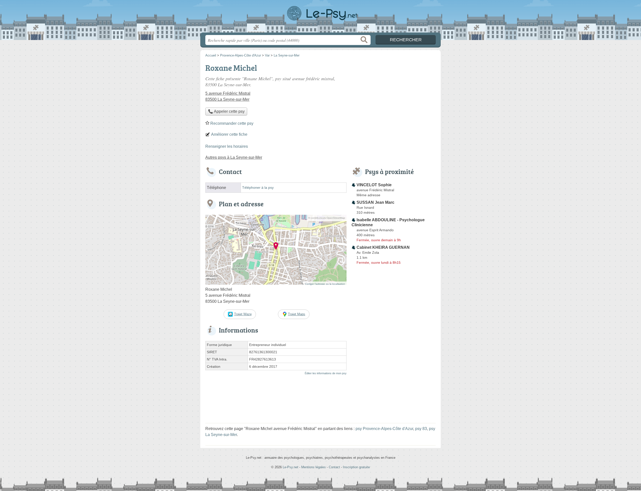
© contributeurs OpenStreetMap (326, 217)
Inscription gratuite (356, 467)
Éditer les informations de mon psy (326, 373)
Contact (334, 467)
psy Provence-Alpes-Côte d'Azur (384, 428)
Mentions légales (313, 467)
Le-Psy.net (320, 18)
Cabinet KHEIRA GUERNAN (383, 247)
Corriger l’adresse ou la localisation (325, 283)
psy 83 (421, 428)
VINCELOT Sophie (374, 185)
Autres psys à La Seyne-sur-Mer (233, 157)
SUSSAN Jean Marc (375, 202)
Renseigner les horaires (226, 146)
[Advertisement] (394, 97)
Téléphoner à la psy (258, 188)
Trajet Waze (243, 314)
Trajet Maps (296, 314)
